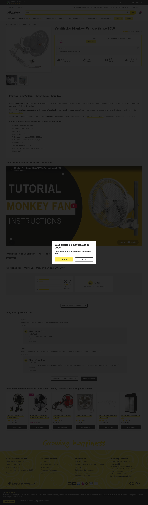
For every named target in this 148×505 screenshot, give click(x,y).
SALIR (84, 259)
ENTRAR (64, 259)
